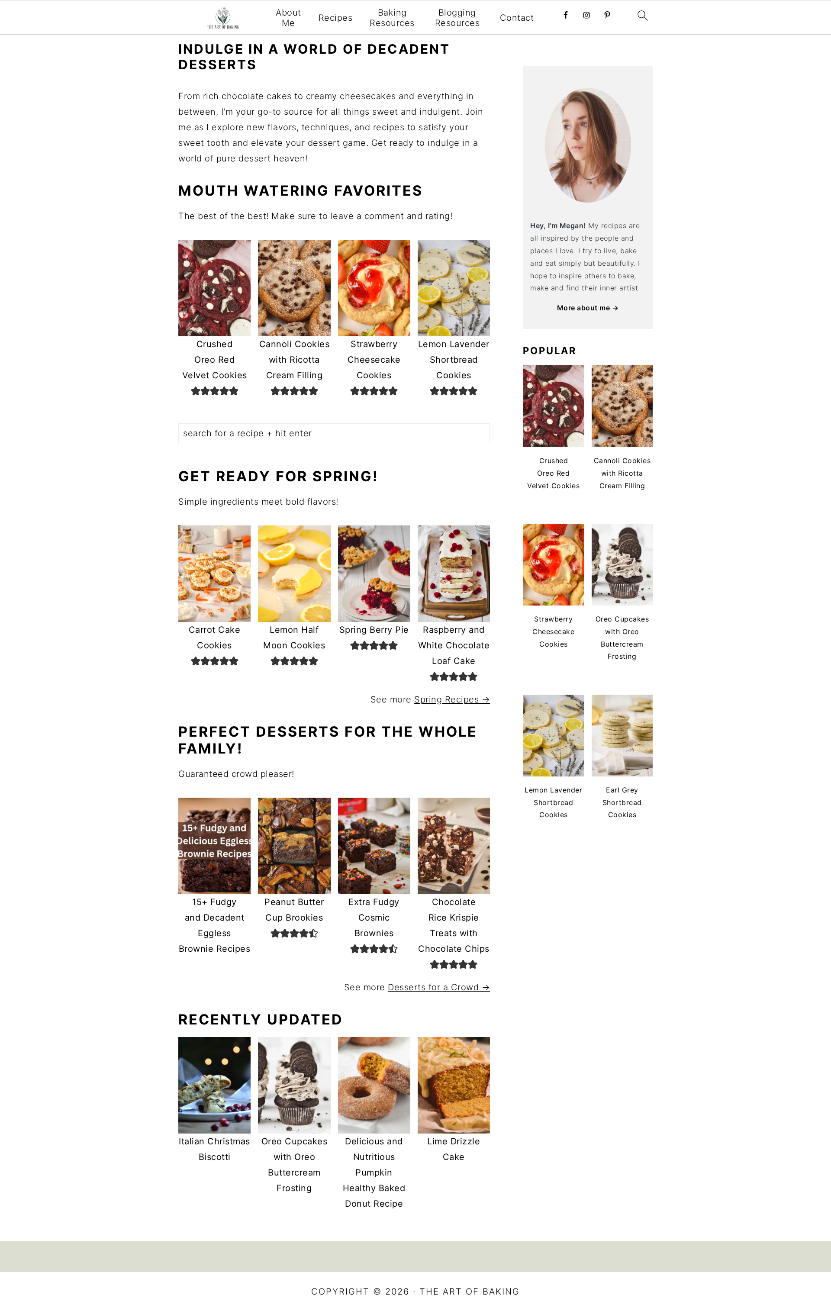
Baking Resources (392, 17)
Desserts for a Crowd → (439, 987)
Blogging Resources (457, 17)
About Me (288, 17)
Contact (517, 18)
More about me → (588, 307)
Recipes (336, 18)
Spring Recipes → (452, 699)
